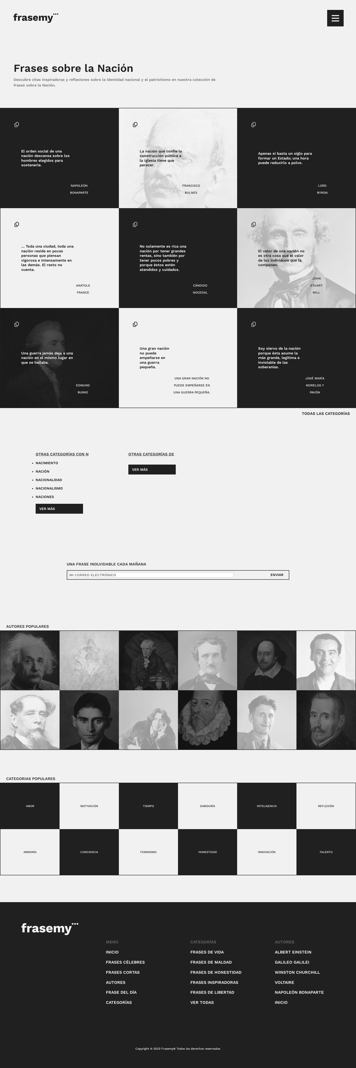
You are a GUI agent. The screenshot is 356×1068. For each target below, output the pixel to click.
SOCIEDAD (96, 131)
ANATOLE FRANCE (83, 289)
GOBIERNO (335, 324)
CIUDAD (98, 224)
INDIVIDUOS (333, 224)
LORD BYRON (322, 189)
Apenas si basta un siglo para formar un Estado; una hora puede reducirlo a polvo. (285, 158)
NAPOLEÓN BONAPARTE (79, 189)
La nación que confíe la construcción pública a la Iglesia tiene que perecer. (161, 158)
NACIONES (45, 497)
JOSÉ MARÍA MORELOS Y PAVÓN (314, 385)
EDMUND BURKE (83, 389)
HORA (335, 124)
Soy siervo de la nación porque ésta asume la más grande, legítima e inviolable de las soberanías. (279, 357)
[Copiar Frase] (16, 125)
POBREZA (216, 231)
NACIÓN (97, 124)
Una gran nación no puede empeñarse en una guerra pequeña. (154, 357)
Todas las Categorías (326, 413)
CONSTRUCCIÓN (212, 124)
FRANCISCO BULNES (191, 189)
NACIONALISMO (49, 488)
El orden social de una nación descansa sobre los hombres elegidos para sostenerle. (45, 158)
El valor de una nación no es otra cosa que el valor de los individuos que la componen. (281, 258)
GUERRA (98, 324)
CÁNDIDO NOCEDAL (200, 289)
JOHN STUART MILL (316, 285)
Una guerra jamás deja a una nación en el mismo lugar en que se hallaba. (47, 358)
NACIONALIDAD (49, 480)
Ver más (47, 509)
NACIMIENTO (47, 463)
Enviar (277, 575)
